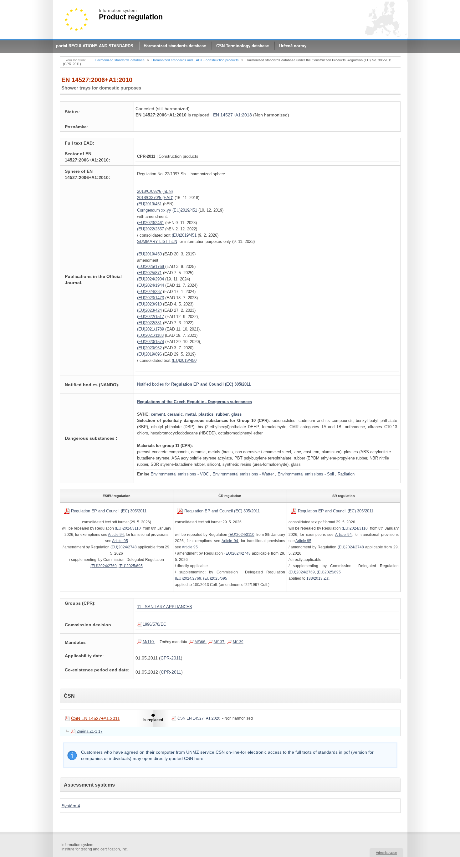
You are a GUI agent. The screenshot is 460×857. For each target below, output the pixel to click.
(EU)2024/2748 (123, 547)
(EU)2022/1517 (150, 316)
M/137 (219, 642)
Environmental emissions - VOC (180, 474)
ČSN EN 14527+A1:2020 (198, 718)
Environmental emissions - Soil (306, 474)
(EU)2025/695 (131, 566)
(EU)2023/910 (149, 304)
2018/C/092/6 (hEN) (155, 191)
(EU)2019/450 (149, 254)
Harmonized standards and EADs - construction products (195, 60)
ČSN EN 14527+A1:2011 (95, 718)
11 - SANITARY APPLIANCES (164, 606)
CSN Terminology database (242, 46)
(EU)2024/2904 (150, 279)
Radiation (346, 474)
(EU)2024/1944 (150, 285)
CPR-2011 (171, 657)
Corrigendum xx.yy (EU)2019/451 (167, 210)
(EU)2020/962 (149, 348)
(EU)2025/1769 (151, 266)
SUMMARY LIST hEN (157, 241)
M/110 (149, 641)
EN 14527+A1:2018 (232, 114)
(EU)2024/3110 (128, 528)
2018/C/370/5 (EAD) (155, 197)
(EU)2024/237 (149, 291)
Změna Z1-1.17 (90, 731)
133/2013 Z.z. (318, 578)
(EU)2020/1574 (150, 341)
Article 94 (116, 534)
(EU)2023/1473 (150, 297)
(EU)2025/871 (149, 272)
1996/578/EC (154, 624)
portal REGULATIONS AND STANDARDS (94, 46)
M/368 (200, 642)
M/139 (238, 642)
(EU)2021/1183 (150, 335)
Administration (386, 852)
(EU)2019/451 (149, 204)
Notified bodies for (194, 384)
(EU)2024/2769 (103, 566)
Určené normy (292, 46)
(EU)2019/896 (149, 354)
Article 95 (120, 541)
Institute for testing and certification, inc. (94, 849)
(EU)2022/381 (149, 323)
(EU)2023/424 (149, 310)
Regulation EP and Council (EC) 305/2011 (108, 511)
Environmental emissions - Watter (243, 474)
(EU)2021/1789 (150, 329)
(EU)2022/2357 (150, 229)
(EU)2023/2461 (150, 222)
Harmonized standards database (175, 46)
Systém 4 (71, 805)
